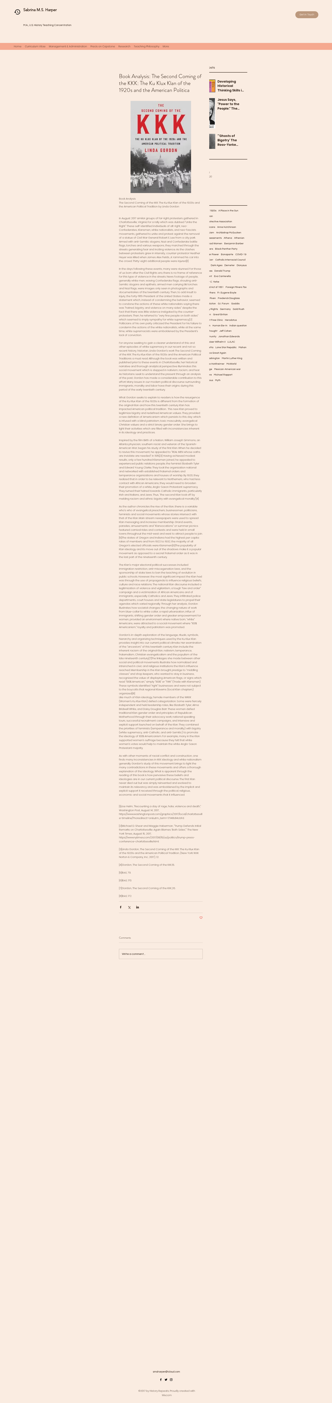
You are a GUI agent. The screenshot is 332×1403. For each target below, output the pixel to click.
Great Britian (220, 314)
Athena (228, 238)
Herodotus (231, 320)
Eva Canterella (222, 276)
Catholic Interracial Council (230, 260)
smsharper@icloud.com (166, 1371)
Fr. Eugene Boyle (226, 293)
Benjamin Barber (234, 243)
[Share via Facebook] (120, 907)
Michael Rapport (223, 375)
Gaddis (235, 303)
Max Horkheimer (215, 364)
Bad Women (215, 243)
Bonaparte (227, 254)
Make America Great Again (210, 353)
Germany (225, 309)
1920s (213, 210)
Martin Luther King (232, 358)
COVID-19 (240, 254)
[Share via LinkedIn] (137, 907)
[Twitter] (166, 1379)
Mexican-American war (227, 369)
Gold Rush (238, 309)
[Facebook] (161, 1379)
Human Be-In (220, 325)
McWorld (231, 364)
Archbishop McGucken (228, 232)
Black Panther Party (226, 249)
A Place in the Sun (228, 210)
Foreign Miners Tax (236, 287)
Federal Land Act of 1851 (209, 287)
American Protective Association (213, 221)
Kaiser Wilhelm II (216, 342)
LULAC (231, 342)
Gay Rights (211, 309)
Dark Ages (216, 265)
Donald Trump (222, 271)
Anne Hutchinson (226, 227)
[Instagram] (171, 1379)
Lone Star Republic (226, 347)
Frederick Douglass (229, 298)
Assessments (214, 238)
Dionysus (242, 265)
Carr (210, 260)
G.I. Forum (223, 303)
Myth (217, 380)
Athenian (239, 238)
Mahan (242, 347)
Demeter (229, 265)
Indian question (238, 325)
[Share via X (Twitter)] (129, 907)
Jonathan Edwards (229, 336)
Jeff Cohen (225, 331)
